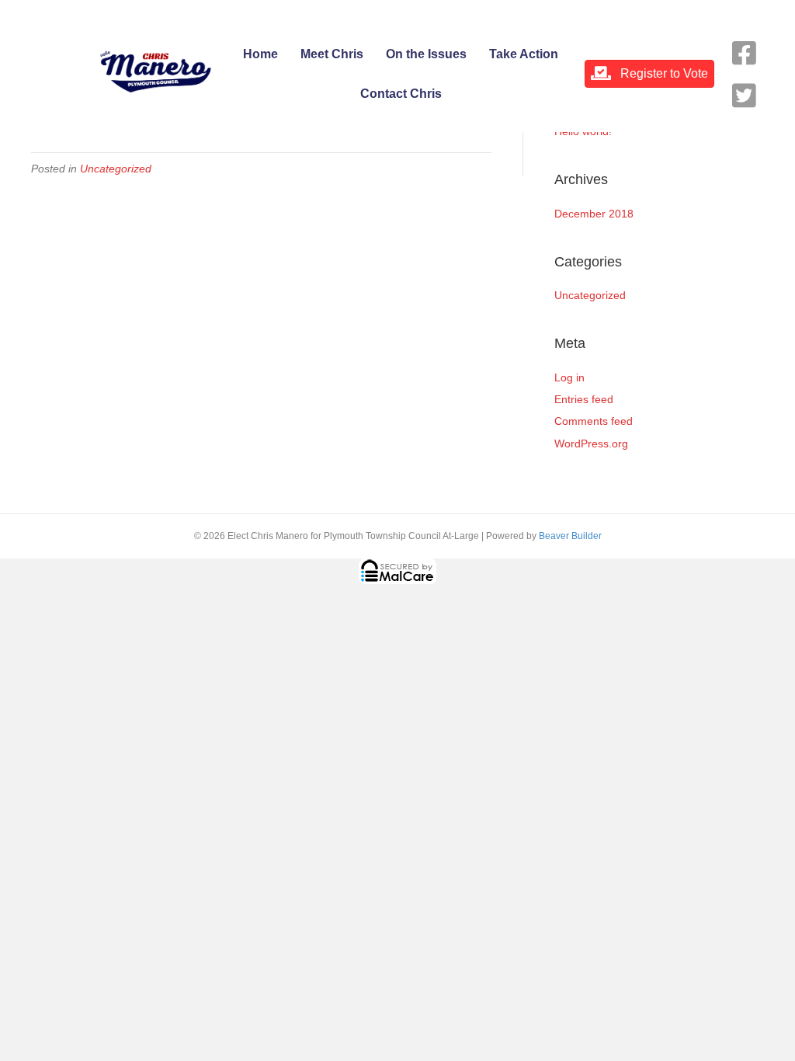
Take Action (523, 54)
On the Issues (426, 54)
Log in (569, 377)
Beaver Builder (570, 535)
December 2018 (594, 213)
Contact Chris (401, 93)
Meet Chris (331, 54)
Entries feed (583, 399)
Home (260, 54)
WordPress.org (591, 443)
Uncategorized (115, 168)
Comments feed (593, 421)
